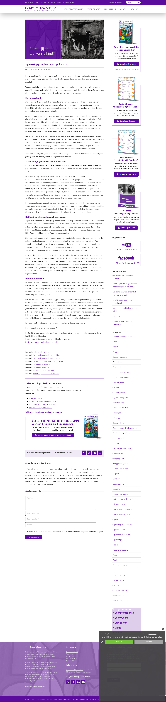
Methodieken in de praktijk (123, 499)
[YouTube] (83, 682)
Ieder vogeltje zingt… (41, 352)
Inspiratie (116, 473)
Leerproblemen (119, 484)
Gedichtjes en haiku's (121, 433)
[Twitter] (68, 682)
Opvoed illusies (119, 529)
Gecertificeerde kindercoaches (125, 428)
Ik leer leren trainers (120, 468)
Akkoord (119, 642)
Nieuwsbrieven (119, 504)
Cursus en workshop (121, 377)
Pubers (115, 555)
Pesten (115, 545)
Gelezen (116, 443)
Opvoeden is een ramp (42, 367)
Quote (115, 560)
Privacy (47, 699)
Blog (67, 658)
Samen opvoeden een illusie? (44, 370)
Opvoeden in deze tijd (121, 534)
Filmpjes (116, 418)
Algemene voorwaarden (56, 699)
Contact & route (71, 660)
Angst (115, 352)
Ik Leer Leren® (70, 656)
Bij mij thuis (117, 362)
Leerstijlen (117, 489)
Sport (115, 570)
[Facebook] (73, 682)
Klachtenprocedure (67, 699)
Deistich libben (119, 392)
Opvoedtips (117, 539)
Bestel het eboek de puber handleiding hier (42, 342)
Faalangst (117, 413)
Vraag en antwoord (120, 590)
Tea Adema (32, 69)
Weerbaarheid (118, 595)
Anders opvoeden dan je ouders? (46, 373)
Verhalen (116, 585)
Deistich (116, 387)
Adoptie (116, 347)
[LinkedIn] (78, 682)
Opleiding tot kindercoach (123, 524)
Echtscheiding (118, 402)
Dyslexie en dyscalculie (122, 397)
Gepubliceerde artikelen (122, 448)
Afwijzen (149, 642)
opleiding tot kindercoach (44, 664)
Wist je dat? (117, 600)
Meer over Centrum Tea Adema (35, 687)
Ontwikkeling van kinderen (123, 509)
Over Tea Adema (35, 398)
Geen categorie (119, 438)
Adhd (115, 341)
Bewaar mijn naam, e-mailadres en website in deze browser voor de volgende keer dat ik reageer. (65, 531)
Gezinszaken (118, 453)
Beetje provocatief (120, 357)
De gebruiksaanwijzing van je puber (47, 358)
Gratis (118, 627)
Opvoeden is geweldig (42, 364)
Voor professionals (72, 652)
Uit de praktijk (118, 580)
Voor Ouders (121, 617)
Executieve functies (120, 407)
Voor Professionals (124, 612)
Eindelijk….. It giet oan (122, 316)
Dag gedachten (119, 382)
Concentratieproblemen (122, 372)
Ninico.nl (69, 672)
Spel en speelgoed (120, 565)
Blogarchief (73, 658)
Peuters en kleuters (120, 550)
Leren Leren (121, 622)
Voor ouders (70, 654)
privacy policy (152, 634)
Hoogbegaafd (118, 458)
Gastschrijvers (118, 423)
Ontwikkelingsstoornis (121, 514)
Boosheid (117, 367)
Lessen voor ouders (120, 494)
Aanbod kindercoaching (122, 336)
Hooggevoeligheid (120, 463)
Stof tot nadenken (120, 575)
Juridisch (116, 479)
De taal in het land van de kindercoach (48, 361)
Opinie (115, 519)
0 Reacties (48, 69)
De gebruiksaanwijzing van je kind (46, 355)
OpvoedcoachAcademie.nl (114, 2)
